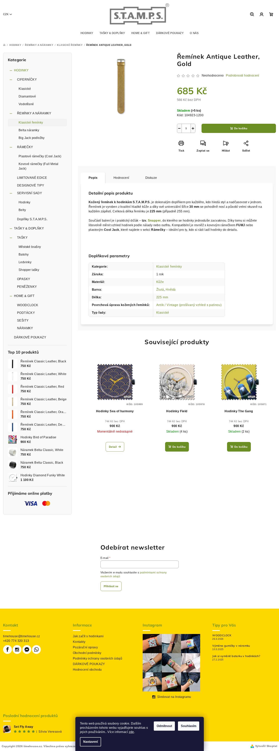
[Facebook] (7, 649)
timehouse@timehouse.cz (21, 636)
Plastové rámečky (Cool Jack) (40, 156)
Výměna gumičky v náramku (231, 645)
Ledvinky (25, 262)
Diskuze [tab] (151, 177)
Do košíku (240, 128)
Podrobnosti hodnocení (242, 75)
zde (131, 732)
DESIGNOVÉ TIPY (30, 185)
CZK (5, 14)
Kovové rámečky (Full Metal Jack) (38, 166)
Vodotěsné (26, 104)
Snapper (154, 220)
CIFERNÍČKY (27, 79)
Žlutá (160, 289)
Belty (22, 210)
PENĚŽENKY (27, 286)
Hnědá (171, 289)
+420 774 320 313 (16, 640)
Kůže (160, 282)
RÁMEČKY (25, 147)
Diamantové (27, 96)
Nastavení (90, 741)
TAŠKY (22, 237)
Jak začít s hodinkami (88, 636)
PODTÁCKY (26, 312)
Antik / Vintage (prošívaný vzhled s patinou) (189, 305)
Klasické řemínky (31, 122)
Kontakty (79, 641)
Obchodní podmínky (87, 653)
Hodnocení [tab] (121, 177)
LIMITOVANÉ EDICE (32, 177)
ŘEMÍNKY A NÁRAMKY (34, 113)
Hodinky (24, 202)
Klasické (25, 88)
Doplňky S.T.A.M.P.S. (32, 219)
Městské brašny (30, 246)
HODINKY (21, 70)
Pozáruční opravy (85, 647)
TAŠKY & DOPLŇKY (29, 228)
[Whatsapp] (36, 649)
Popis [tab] (93, 177)
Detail (113, 446)
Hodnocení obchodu (87, 669)
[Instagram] (17, 649)
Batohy (24, 254)
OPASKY (23, 279)
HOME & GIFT (24, 296)
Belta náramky (29, 130)
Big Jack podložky (32, 137)
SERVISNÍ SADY (29, 193)
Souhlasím (188, 726)
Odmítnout (164, 726)
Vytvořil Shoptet (266, 746)
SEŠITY (23, 320)
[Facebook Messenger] (26, 649)
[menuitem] (86, 33)
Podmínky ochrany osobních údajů (97, 658)
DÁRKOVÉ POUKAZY (30, 337)
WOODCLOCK (27, 305)
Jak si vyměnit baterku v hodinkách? (236, 656)
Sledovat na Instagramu (174, 696)
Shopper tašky (29, 269)
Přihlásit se (111, 586)
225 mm (162, 297)
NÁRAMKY (25, 328)
